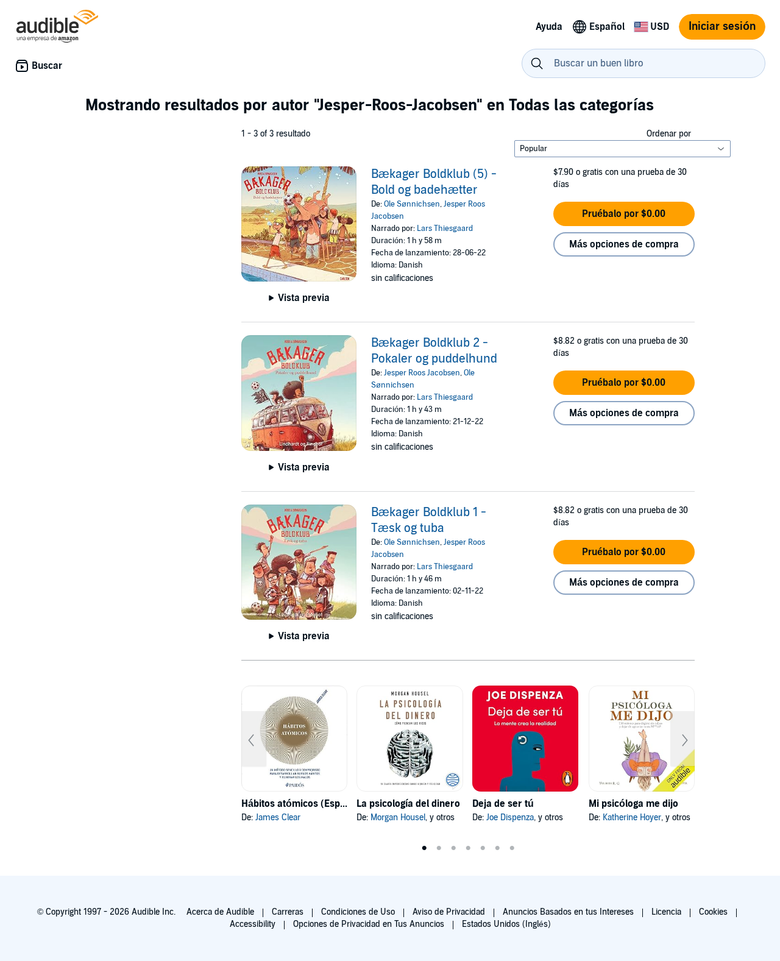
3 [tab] (453, 848)
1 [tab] (424, 848)
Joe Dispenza (510, 817)
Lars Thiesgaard (445, 228)
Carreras (287, 912)
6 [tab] (497, 848)
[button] (624, 214)
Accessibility (252, 924)
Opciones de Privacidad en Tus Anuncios (368, 924)
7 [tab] (512, 848)
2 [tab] (439, 848)
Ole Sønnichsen (412, 204)
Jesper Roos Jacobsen (422, 373)
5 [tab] (483, 848)
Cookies (713, 912)
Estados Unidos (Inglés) (506, 924)
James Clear (277, 817)
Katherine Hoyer (632, 817)
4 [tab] (468, 848)
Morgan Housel (397, 817)
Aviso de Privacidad (449, 912)
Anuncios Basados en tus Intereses (568, 912)
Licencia (666, 912)
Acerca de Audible (220, 912)
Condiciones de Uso (358, 912)
